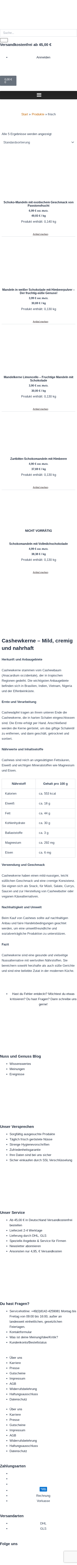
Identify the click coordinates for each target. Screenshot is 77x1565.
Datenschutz (18, 1399)
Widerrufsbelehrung (23, 1389)
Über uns (16, 1357)
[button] (38, 234)
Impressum (17, 1378)
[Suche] (4, 40)
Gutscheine (17, 1373)
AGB (13, 1384)
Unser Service (12, 1212)
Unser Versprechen (17, 1127)
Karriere (15, 1363)
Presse (14, 1368)
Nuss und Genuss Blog (20, 1056)
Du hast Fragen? (14, 1304)
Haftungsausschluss (24, 1394)
